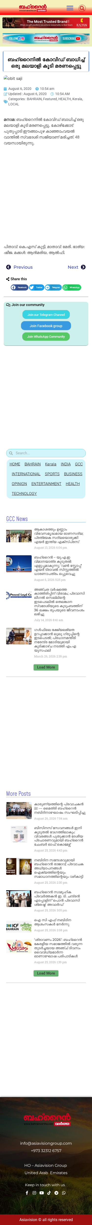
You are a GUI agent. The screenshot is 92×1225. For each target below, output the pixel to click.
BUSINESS (73, 474)
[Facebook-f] (27, 1193)
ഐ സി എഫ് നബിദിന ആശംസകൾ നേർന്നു (52, 922)
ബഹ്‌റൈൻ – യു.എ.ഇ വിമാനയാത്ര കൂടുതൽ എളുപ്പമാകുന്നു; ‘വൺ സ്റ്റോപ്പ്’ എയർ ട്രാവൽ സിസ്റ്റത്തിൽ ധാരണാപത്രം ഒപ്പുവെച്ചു (58, 565)
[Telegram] (56, 1193)
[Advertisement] (46, 196)
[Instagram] (34, 1193)
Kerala (77, 99)
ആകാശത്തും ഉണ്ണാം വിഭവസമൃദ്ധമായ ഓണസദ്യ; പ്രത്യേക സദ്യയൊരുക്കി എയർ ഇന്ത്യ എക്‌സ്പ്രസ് (58, 535)
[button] (70, 8)
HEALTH (64, 99)
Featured (50, 99)
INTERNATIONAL (26, 474)
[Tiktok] (49, 1193)
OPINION (19, 483)
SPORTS (52, 474)
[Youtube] (42, 1193)
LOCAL (13, 104)
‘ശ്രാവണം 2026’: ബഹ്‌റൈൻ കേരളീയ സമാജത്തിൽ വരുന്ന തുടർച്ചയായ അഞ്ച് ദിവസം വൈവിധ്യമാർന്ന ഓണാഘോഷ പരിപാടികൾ (58, 947)
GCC (79, 464)
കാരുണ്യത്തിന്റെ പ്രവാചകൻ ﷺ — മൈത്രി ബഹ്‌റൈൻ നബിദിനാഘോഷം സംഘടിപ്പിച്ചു (59, 808)
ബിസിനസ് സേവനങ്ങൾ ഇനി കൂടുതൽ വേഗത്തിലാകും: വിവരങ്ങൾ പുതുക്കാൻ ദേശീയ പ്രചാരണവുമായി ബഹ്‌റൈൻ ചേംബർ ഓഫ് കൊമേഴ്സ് (58, 836)
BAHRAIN (34, 99)
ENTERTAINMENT (46, 483)
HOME (15, 464)
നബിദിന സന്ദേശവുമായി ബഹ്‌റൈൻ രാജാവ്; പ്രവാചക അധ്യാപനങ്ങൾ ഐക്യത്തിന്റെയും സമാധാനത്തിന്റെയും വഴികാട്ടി (58, 868)
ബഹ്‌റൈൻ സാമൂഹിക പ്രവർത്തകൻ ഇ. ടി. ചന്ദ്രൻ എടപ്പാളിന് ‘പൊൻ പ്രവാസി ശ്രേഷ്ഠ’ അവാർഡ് (57, 898)
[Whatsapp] (64, 1193)
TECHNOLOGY (24, 493)
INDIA (66, 464)
